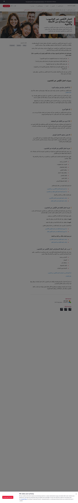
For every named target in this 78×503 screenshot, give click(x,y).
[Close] (76, 494)
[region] (39, 497)
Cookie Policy (24, 499)
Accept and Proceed (7, 497)
